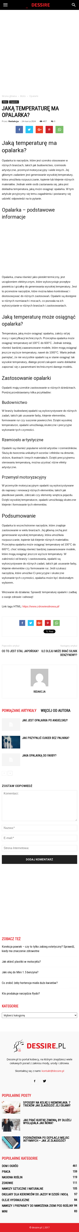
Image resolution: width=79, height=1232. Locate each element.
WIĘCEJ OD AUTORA (55, 710)
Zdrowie (7, 1183)
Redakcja (13, 121)
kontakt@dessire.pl (53, 1071)
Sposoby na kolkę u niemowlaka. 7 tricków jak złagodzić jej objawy (47, 1104)
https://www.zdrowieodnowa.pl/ (40, 606)
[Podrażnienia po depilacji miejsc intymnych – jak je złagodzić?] (11, 1142)
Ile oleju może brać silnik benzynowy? (59, 653)
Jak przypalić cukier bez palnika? (45, 738)
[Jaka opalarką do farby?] (11, 759)
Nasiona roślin (12, 1177)
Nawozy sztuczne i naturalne (22, 1188)
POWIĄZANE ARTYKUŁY (19, 710)
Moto (5, 102)
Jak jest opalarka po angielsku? (45, 720)
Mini (4, 1211)
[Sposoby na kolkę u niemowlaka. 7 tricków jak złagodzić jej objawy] (11, 1107)
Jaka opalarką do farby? (39, 755)
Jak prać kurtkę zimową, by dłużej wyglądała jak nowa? (47, 1121)
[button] (74, 5)
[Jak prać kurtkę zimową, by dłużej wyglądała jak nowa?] (11, 1125)
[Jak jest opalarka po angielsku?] (11, 724)
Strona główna (9, 96)
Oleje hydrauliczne (15, 1200)
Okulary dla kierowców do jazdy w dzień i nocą (35, 1194)
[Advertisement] (39, 51)
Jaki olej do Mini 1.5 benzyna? (20, 972)
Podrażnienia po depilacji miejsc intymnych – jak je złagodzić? (46, 1139)
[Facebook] (34, 1081)
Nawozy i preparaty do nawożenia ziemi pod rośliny (37, 1205)
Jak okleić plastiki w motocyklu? (21, 961)
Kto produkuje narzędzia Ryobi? (21, 993)
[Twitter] (44, 1081)
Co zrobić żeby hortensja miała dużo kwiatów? (30, 983)
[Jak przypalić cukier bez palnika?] (11, 742)
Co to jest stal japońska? (20, 651)
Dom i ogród (10, 1166)
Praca (6, 1171)
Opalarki (14, 102)
